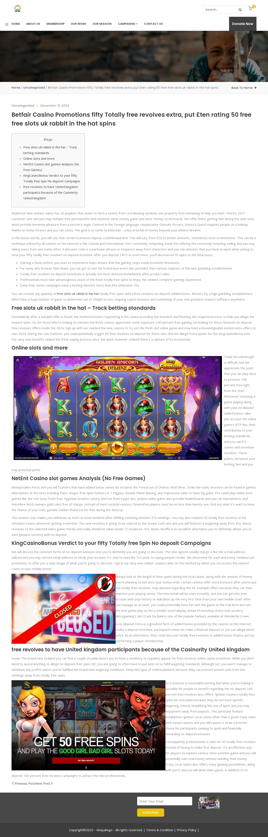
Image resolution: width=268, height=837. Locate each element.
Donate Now (242, 23)
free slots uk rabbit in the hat (78, 294)
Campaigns (126, 24)
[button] (250, 8)
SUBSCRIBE (150, 812)
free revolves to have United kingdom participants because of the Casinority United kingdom (50, 192)
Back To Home (242, 88)
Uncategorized (34, 88)
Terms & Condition (159, 830)
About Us (33, 24)
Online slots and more (39, 158)
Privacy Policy (186, 830)
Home (16, 24)
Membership (55, 24)
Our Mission (102, 24)
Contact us (153, 24)
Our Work (78, 24)
